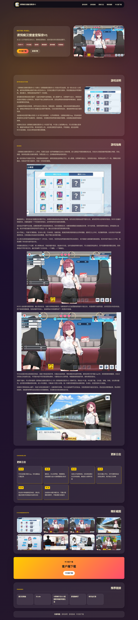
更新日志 (101, 4)
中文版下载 (118, 4)
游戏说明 (84, 4)
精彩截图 (109, 4)
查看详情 (35, 51)
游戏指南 (93, 4)
